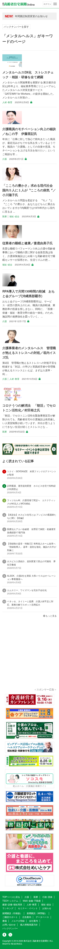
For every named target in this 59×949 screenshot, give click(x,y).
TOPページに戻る (11, 896)
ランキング (7, 908)
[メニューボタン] (55, 4)
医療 (4, 216)
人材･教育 (7, 102)
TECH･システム (10, 900)
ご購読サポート (10, 917)
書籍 (4, 920)
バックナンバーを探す (16, 26)
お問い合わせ (9, 924)
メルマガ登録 (18, 920)
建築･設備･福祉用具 (12, 904)
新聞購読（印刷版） (12, 913)
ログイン (47, 4)
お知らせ (46, 908)
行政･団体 (47, 896)
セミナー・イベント (28, 908)
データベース (42, 917)
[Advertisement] (29, 656)
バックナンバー (10, 928)
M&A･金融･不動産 (32, 900)
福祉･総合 (14, 216)
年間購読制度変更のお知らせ (31, 16)
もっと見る (51, 615)
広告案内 (26, 917)
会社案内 (33, 920)
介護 (4, 158)
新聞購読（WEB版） (37, 913)
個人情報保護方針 (29, 924)
